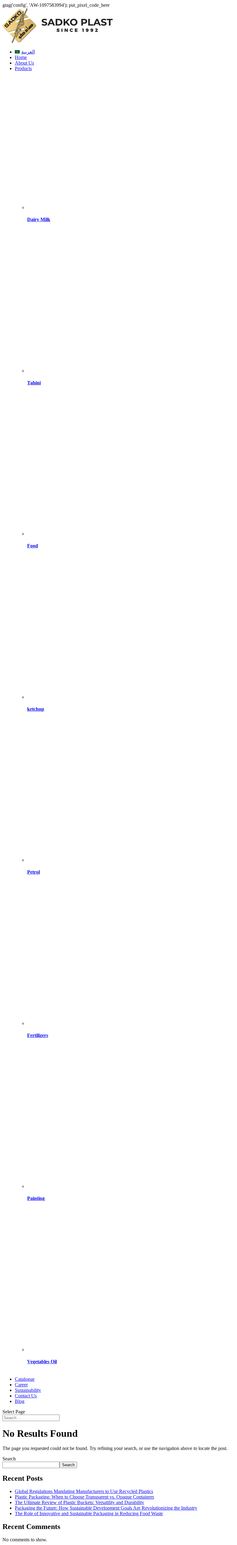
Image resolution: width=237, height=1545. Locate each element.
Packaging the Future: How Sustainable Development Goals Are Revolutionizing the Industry (106, 1508)
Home (21, 57)
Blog (19, 1401)
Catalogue (25, 1379)
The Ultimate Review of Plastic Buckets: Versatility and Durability (79, 1502)
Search (9, 1458)
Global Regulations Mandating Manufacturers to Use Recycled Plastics (84, 1491)
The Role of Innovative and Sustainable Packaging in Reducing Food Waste (89, 1513)
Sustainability (28, 1390)
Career (21, 1384)
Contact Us (26, 1395)
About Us (24, 63)
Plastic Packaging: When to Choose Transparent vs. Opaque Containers (84, 1496)
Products (23, 68)
